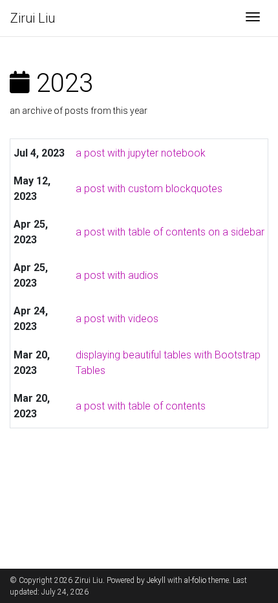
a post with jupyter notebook (141, 153)
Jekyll (156, 580)
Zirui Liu (32, 18)
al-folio (195, 580)
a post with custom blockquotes (149, 188)
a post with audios (117, 275)
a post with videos (117, 318)
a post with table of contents (141, 406)
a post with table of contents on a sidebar (170, 232)
